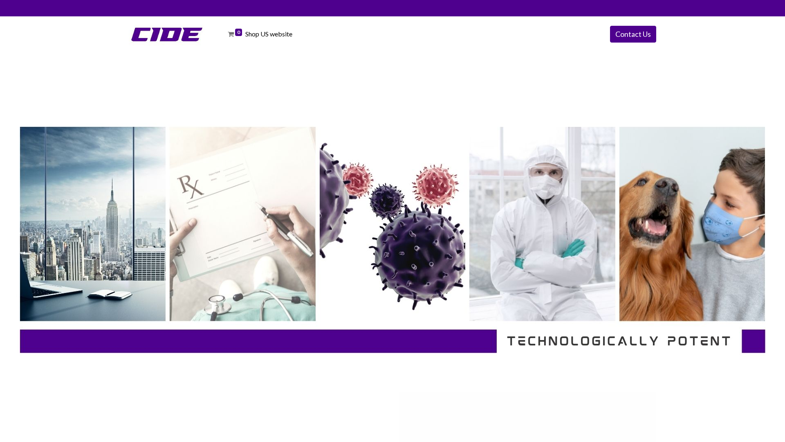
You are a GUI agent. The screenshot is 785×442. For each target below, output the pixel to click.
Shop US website (270, 34)
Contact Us (633, 33)
